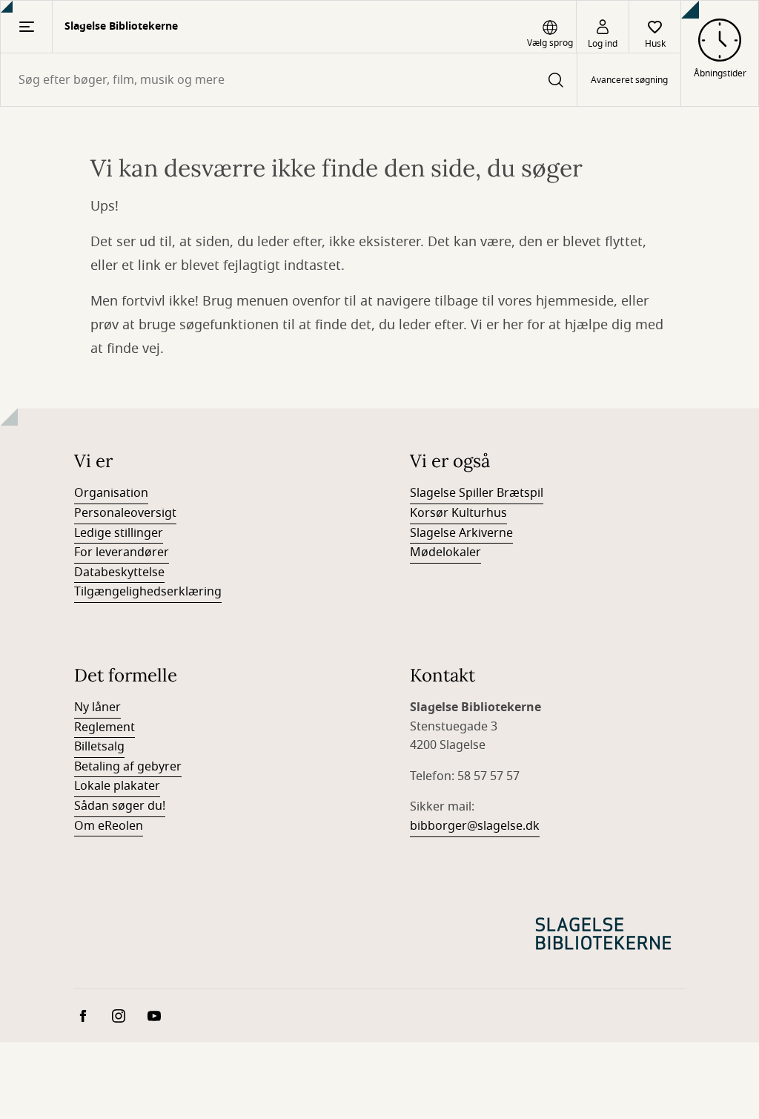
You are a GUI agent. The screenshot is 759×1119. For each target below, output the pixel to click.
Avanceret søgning (629, 80)
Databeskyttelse (119, 572)
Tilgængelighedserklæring (148, 592)
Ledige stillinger (118, 533)
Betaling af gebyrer (128, 767)
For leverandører (121, 552)
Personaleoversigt (125, 513)
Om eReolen (108, 826)
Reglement (104, 727)
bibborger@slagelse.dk (475, 826)
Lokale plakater (117, 786)
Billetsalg (99, 747)
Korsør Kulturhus (458, 513)
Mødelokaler (445, 552)
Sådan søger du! (119, 806)
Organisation (111, 493)
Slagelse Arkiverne (461, 533)
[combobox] (289, 79)
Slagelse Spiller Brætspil (476, 493)
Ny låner (97, 707)
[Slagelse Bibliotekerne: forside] (603, 934)
